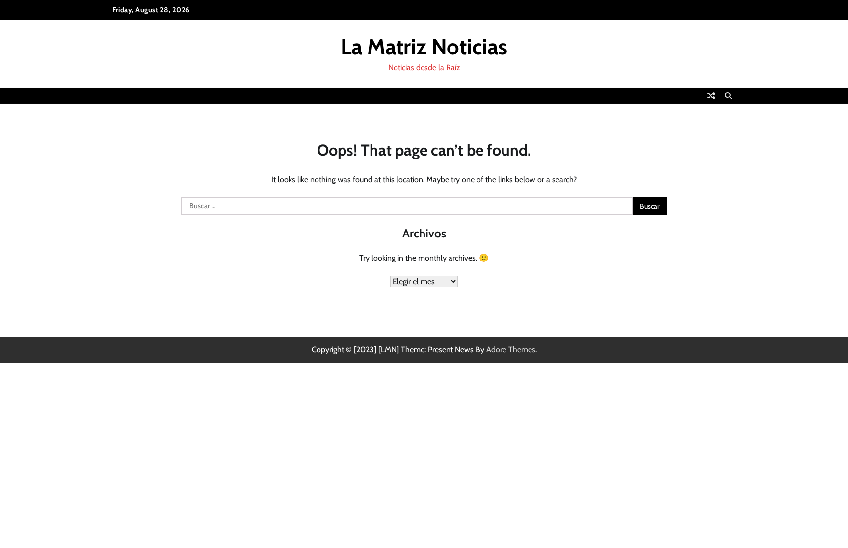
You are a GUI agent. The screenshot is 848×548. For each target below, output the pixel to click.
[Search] (728, 95)
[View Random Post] (711, 95)
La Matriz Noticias (424, 46)
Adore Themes (510, 349)
